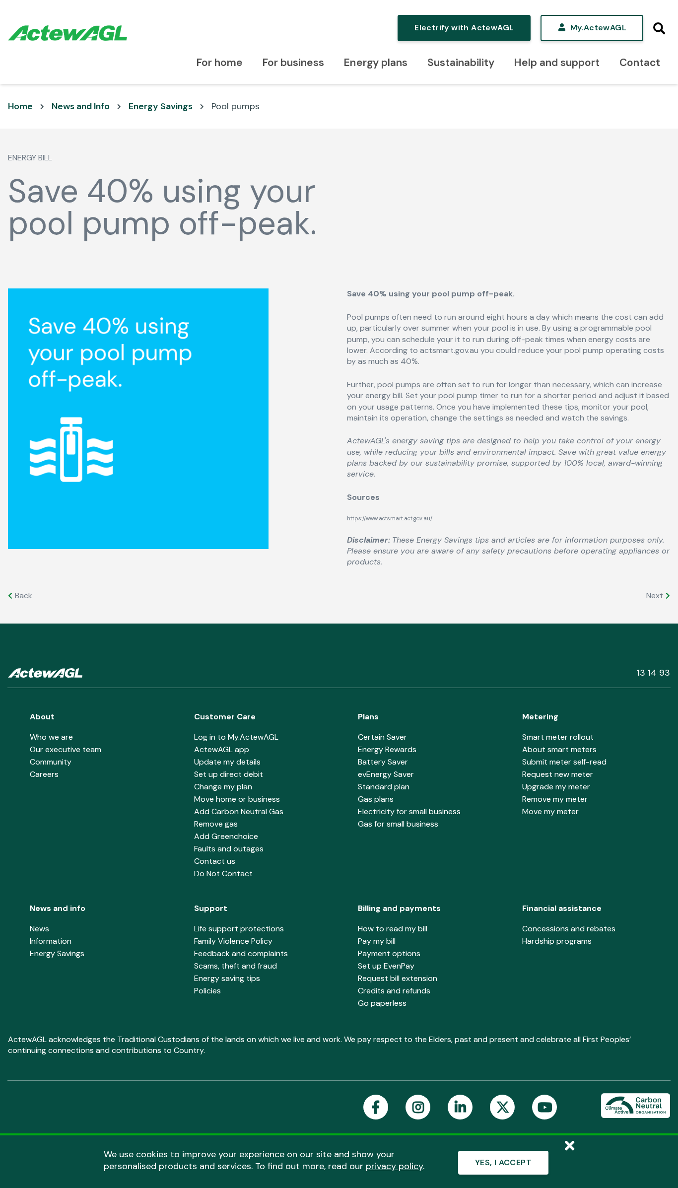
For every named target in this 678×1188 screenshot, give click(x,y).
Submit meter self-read (564, 762)
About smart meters (559, 749)
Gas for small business (398, 824)
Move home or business (237, 799)
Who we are (51, 737)
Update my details (227, 762)
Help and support (557, 63)
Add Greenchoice (226, 836)
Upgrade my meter (556, 786)
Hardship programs (557, 941)
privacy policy (394, 1166)
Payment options (389, 953)
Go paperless (382, 1003)
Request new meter (557, 774)
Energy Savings (161, 106)
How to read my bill (392, 928)
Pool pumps (235, 106)
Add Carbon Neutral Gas (238, 811)
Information (50, 941)
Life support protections (239, 928)
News (39, 928)
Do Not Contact (223, 873)
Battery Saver (383, 762)
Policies (207, 990)
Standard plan (383, 786)
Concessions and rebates (568, 928)
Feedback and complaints (241, 953)
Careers (44, 774)
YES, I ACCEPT (503, 1162)
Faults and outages (229, 848)
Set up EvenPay (386, 966)
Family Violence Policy (233, 941)
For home (220, 63)
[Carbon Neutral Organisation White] (635, 1106)
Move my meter (550, 811)
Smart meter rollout (558, 737)
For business (293, 63)
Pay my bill (377, 941)
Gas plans (376, 799)
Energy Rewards (387, 749)
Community (50, 762)
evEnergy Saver (386, 774)
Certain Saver (382, 737)
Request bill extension (397, 978)
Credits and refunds (394, 990)
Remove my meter (555, 799)
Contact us (214, 861)
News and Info (81, 106)
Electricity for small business (409, 811)
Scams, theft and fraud (235, 966)
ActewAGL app (221, 749)
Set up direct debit (228, 774)
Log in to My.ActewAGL (236, 737)
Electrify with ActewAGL (464, 27)
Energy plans (375, 63)
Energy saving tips (227, 978)
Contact (639, 63)
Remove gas (216, 824)
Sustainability (460, 63)
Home (20, 106)
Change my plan (223, 786)
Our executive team (65, 749)
